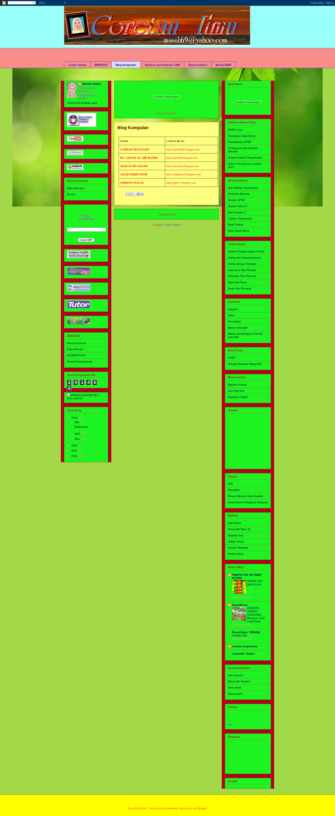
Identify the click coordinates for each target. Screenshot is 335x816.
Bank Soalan (235, 224)
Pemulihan (234, 321)
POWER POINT (76, 355)
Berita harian (236, 553)
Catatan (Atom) (172, 224)
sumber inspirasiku (244, 646)
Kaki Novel (234, 523)
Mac (78, 438)
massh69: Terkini (243, 653)
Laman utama (166, 214)
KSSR (231, 357)
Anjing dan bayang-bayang (244, 257)
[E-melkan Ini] (127, 194)
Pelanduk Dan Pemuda (242, 276)
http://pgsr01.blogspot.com (181, 182)
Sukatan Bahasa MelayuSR (245, 363)
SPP (230, 483)
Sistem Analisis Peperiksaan (245, 157)
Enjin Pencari (75, 349)
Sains (231, 315)
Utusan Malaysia (238, 547)
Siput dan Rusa (237, 282)
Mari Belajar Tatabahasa (243, 187)
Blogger (202, 808)
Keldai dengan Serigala (242, 263)
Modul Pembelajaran (79, 361)
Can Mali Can (236, 390)
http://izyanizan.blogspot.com (182, 166)
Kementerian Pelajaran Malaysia (248, 502)
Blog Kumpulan (126, 64)
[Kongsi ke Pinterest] (142, 194)
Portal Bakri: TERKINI (246, 632)
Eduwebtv (234, 489)
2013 (74, 417)
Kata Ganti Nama (238, 230)
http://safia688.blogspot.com (181, 157)
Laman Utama (77, 64)
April (78, 433)
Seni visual (234, 687)
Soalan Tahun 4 (237, 206)
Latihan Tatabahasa (240, 218)
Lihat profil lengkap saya (82, 102)
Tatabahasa (81, 426)
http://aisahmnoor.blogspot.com (183, 174)
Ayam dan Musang (239, 288)
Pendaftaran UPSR (239, 141)
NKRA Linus (235, 129)
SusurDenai (239, 604)
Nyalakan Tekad (238, 397)
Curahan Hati (239, 635)
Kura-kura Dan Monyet (242, 270)
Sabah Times (236, 541)
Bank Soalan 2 (237, 212)
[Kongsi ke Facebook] (138, 194)
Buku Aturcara (75, 188)
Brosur (71, 194)
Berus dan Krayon (239, 681)
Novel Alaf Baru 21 (239, 529)
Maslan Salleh (91, 83)
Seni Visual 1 (236, 675)
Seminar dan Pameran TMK (162, 64)
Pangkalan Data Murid (241, 135)
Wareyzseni (235, 693)
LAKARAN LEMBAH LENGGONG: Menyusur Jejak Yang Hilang (256, 615)
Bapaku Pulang (237, 384)
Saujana (233, 309)
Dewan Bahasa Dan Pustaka (245, 496)
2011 (74, 450)
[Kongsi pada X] (135, 194)
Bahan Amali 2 (197, 64)
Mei (77, 422)
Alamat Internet (76, 343)
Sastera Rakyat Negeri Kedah (246, 251)
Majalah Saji (235, 535)
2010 (74, 456)
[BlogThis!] (131, 194)
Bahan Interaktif (237, 327)
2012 (74, 445)
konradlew (172, 808)
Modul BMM (223, 64)
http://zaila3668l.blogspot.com (183, 149)
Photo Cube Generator (166, 113)
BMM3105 (101, 64)
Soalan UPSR (236, 199)
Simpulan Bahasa (239, 193)
